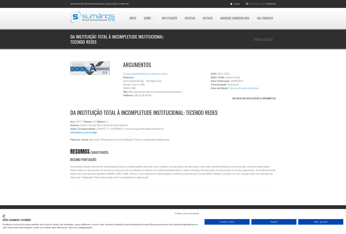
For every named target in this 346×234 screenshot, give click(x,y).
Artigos (208, 18)
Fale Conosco (265, 18)
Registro (271, 4)
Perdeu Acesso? (263, 39)
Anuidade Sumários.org (234, 18)
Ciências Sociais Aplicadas (244, 88)
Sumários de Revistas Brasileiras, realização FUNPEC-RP (99, 4)
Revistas (190, 18)
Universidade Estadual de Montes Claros (145, 73)
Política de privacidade (187, 213)
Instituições (169, 18)
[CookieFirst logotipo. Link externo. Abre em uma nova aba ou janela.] (4, 216)
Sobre (148, 18)
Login (237, 4)
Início (132, 18)
